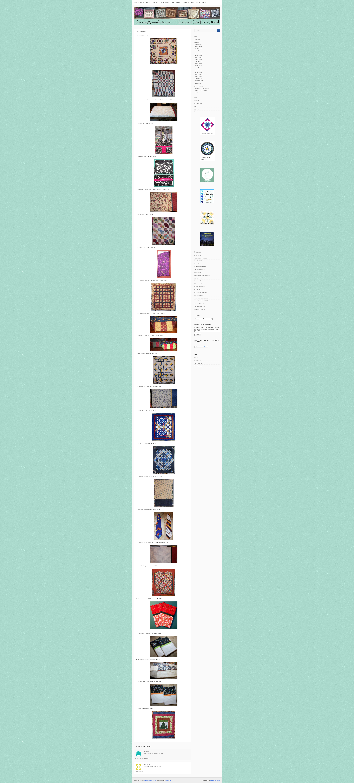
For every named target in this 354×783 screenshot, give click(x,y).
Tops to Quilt (156, 2)
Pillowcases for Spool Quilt (144, 599)
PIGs (173, 2)
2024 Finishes (198, 46)
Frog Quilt (140, 708)
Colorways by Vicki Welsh (200, 258)
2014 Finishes (198, 68)
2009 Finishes (198, 78)
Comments (198, 363)
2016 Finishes (198, 63)
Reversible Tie (141, 509)
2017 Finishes (198, 61)
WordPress (217, 780)
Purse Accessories (142, 156)
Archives (196, 318)
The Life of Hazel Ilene (200, 303)
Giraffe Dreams (198, 263)
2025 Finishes (198, 44)
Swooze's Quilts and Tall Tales (202, 301)
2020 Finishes (198, 55)
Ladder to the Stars (142, 410)
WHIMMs (178, 2)
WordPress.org (198, 366)
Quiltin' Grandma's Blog (200, 286)
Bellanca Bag (141, 123)
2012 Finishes (198, 72)
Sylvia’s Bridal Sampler (201, 90)
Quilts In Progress (164, 2)
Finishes (147, 2)
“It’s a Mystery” (141, 35)
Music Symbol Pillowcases (144, 633)
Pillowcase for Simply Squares (145, 476)
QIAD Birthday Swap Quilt (144, 353)
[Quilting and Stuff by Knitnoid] (177, 25)
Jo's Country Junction (199, 269)
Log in (196, 357)
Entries (197, 360)
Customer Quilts (186, 2)
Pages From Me (198, 278)
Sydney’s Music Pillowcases (145, 681)
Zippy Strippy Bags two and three (146, 335)
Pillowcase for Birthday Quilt (145, 386)
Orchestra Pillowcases (143, 659)
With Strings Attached (199, 309)
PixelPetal (212, 780)
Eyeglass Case (141, 247)
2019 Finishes (198, 57)
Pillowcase (140, 100)
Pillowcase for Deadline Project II (146, 542)
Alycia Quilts (197, 255)
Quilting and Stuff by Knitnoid (150, 780)
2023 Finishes (198, 48)
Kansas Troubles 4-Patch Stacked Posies (148, 280)
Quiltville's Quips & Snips (200, 292)
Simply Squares (142, 443)
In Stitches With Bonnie (200, 266)
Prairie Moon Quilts (199, 283)
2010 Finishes (198, 76)
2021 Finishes (198, 53)
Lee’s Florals (141, 214)
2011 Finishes (198, 74)
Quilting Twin (197, 289)
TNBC (196, 92)
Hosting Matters (167, 780)
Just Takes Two (199, 94)
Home (135, 2)
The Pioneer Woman (199, 306)
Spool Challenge (142, 566)
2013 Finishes (198, 70)
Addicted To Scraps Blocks (202, 88)
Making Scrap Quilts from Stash (202, 275)
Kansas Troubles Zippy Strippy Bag (146, 313)
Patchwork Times (198, 281)
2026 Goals (141, 2)
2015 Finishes (198, 65)
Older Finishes (199, 80)
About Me (198, 2)
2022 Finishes (198, 51)
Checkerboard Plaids (143, 67)
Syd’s (192, 2)
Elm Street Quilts (198, 261)
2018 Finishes (198, 59)
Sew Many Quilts (198, 295)
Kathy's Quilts (197, 272)
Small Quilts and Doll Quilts (201, 298)
